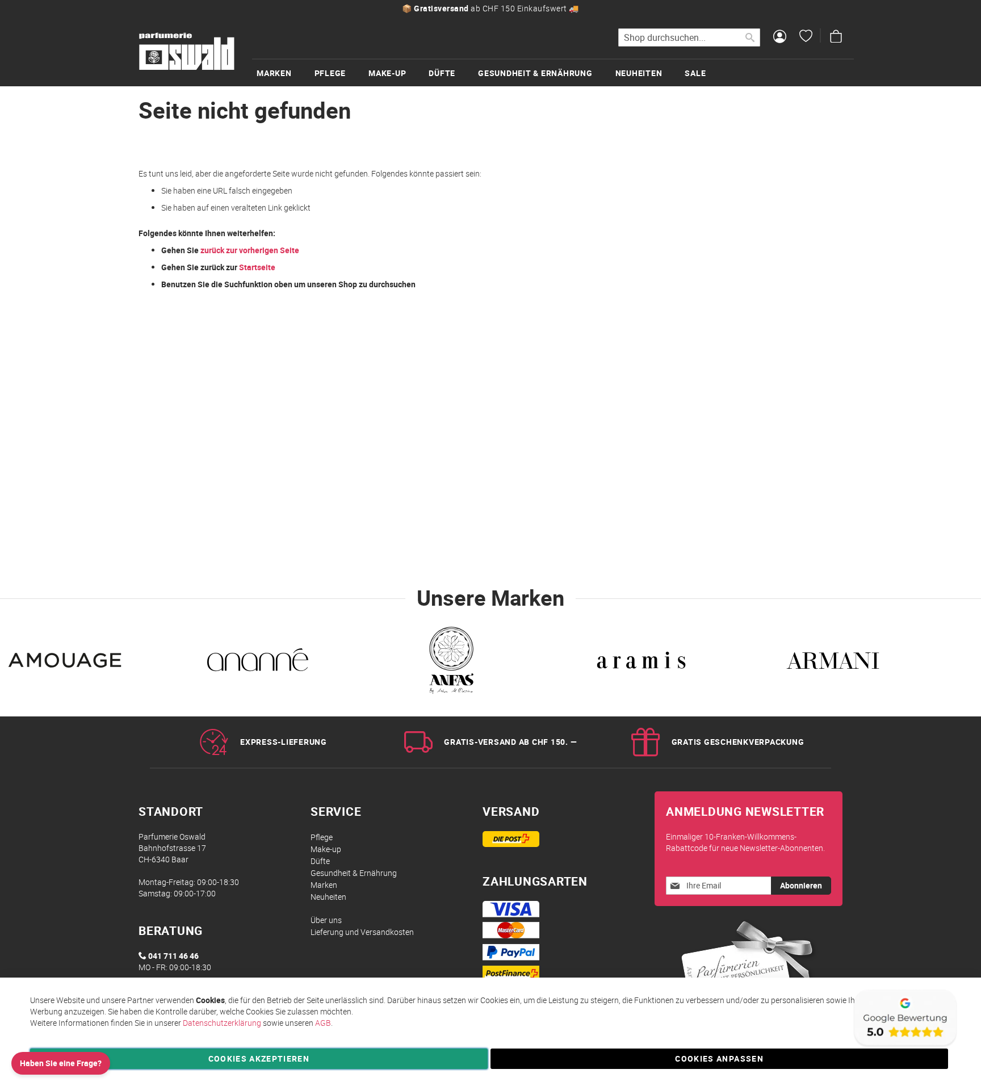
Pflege (322, 837)
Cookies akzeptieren (259, 1058)
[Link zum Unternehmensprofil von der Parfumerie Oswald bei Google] (904, 1046)
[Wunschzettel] (805, 37)
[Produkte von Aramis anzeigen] (641, 663)
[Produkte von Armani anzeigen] (832, 663)
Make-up (326, 849)
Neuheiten (328, 896)
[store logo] (187, 51)
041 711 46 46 (173, 955)
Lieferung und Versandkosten (362, 931)
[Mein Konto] (779, 37)
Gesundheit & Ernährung (354, 872)
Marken (324, 884)
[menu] (553, 72)
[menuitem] (286, 73)
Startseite (257, 267)
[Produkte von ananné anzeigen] (257, 663)
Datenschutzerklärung (222, 1022)
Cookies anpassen (719, 1058)
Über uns (326, 920)
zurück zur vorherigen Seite (249, 250)
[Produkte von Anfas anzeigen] (449, 663)
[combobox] (689, 37)
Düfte (320, 861)
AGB (323, 1022)
